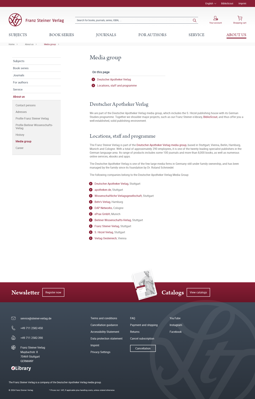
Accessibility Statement (105, 332)
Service (18, 89)
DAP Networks (103, 208)
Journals (18, 75)
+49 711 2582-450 (31, 328)
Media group (50, 44)
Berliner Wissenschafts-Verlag (113, 220)
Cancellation (143, 348)
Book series (21, 68)
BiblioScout (227, 3)
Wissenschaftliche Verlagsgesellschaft (118, 196)
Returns (134, 332)
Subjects (18, 61)
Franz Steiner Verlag (107, 226)
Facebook (176, 332)
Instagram (176, 325)
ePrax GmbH (102, 214)
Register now (53, 292)
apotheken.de (103, 190)
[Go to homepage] (36, 19)
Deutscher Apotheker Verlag (114, 79)
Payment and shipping (144, 325)
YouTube (175, 318)
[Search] (194, 20)
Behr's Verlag (102, 202)
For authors (20, 82)
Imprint (242, 3)
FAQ (132, 318)
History (20, 135)
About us (29, 44)
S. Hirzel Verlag (104, 232)
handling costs (86, 390)
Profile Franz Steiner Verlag (32, 118)
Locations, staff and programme (117, 85)
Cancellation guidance (104, 325)
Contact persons (26, 105)
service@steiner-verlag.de (35, 318)
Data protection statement (106, 338)
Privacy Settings (100, 352)
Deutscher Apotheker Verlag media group (161, 145)
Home (11, 44)
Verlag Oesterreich (106, 238)
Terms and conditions (104, 318)
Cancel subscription (142, 338)
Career (19, 148)
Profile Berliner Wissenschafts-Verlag (34, 126)
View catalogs (198, 292)
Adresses (21, 112)
